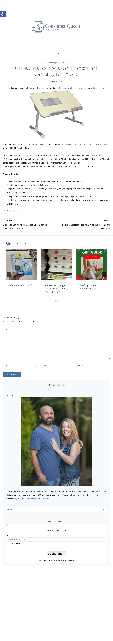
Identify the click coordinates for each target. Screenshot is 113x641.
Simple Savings (62, 63)
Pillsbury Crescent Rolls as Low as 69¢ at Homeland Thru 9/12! (86, 224)
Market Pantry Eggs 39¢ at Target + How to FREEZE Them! (56, 288)
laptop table (18, 211)
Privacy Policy (97, 88)
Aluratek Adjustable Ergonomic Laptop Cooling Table (83, 144)
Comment (9, 329)
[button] (3, 14)
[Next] (104, 274)
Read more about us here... (38, 499)
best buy (7, 211)
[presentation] (21, 264)
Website (81, 366)
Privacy (62, 521)
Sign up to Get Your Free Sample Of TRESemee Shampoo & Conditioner (25, 224)
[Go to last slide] (9, 274)
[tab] (52, 301)
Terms (55, 521)
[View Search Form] (59, 53)
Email (43, 366)
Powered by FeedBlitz (66, 560)
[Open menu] (55, 53)
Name (7, 366)
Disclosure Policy (66, 88)
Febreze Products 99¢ (20, 285)
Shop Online (49, 63)
